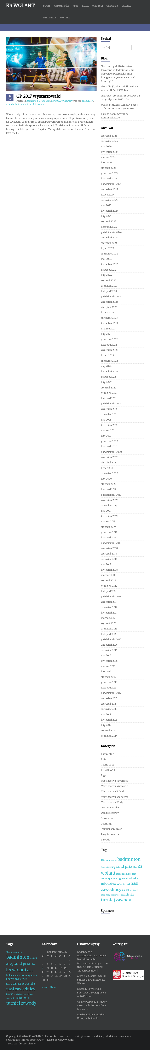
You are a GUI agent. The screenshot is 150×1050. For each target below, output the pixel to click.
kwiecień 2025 (109, 210)
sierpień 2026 (109, 135)
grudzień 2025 (109, 173)
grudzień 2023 (109, 285)
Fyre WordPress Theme (22, 1043)
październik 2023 (111, 296)
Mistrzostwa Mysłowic (114, 786)
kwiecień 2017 (109, 612)
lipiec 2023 (107, 312)
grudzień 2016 (109, 628)
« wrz (45, 987)
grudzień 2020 (109, 441)
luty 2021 (106, 435)
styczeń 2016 (108, 676)
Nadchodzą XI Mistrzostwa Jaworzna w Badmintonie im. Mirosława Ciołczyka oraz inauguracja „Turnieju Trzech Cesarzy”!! (118, 74)
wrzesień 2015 (109, 698)
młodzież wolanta (115, 883)
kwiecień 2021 (109, 425)
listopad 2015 (108, 687)
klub (135, 867)
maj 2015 (106, 714)
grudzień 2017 (109, 585)
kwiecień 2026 (109, 151)
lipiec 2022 (107, 355)
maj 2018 (106, 564)
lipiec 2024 (107, 248)
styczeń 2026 (108, 167)
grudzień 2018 (109, 532)
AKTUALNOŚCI (61, 6)
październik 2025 (111, 183)
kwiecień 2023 (109, 323)
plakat (125, 890)
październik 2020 (111, 451)
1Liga (104, 860)
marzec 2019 (108, 521)
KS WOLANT (20, 5)
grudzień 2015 (109, 682)
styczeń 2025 (108, 221)
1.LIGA (85, 6)
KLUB (75, 6)
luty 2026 (106, 162)
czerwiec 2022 (109, 360)
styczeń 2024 (108, 280)
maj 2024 (106, 258)
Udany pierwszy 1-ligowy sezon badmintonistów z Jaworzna (92, 1005)
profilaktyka (134, 890)
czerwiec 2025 (109, 200)
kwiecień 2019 (109, 516)
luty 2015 (106, 725)
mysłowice (132, 878)
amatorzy (112, 860)
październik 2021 (111, 403)
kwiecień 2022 (109, 371)
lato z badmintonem (126, 874)
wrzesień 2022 (109, 349)
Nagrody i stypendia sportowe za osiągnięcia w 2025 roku (91, 992)
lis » (53, 987)
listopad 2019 (108, 489)
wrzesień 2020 (109, 457)
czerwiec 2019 (109, 505)
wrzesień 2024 (109, 237)
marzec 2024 (108, 269)
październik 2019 (111, 494)
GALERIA (126, 6)
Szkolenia (107, 818)
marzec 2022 (108, 376)
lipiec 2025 (107, 194)
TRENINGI (97, 6)
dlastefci (104, 867)
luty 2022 (106, 382)
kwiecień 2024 (109, 264)
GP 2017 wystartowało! (39, 96)
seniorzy (105, 894)
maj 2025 (106, 205)
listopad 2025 (109, 178)
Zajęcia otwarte (110, 834)
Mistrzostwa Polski (112, 791)
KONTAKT (65, 17)
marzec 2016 (108, 666)
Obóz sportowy (110, 812)
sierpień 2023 (109, 307)
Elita (103, 759)
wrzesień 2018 (109, 548)
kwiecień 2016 (109, 660)
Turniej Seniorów (111, 828)
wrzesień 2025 (109, 189)
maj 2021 (106, 419)
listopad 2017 (108, 591)
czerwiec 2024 (109, 253)
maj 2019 (106, 510)
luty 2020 (106, 478)
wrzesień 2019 (109, 500)
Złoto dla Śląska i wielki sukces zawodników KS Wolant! (91, 979)
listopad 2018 (109, 537)
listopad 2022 (109, 344)
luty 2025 (106, 216)
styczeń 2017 (108, 623)
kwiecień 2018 (109, 569)
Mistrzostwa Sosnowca (114, 796)
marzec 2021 (108, 430)
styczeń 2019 (108, 526)
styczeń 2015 (108, 730)
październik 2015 (111, 692)
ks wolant (23, 104)
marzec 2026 (108, 157)
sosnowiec (115, 895)
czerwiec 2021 (109, 414)
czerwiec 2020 (109, 473)
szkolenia (127, 894)
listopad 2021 (108, 398)
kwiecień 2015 (109, 719)
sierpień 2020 (109, 462)
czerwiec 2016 (109, 650)
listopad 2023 (109, 291)
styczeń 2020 (108, 483)
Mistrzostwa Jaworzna (114, 780)
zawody (40, 104)
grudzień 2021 (109, 392)
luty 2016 (106, 671)
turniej (32, 104)
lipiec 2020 (107, 468)
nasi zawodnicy (20, 989)
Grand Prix (44, 101)
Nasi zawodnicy (110, 807)
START (46, 6)
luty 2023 (106, 334)
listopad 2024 (109, 226)
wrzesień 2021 (109, 408)
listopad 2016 (108, 634)
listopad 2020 (109, 446)
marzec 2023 (108, 328)
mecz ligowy (118, 878)
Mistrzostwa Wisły (112, 802)
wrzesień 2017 (109, 601)
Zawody (68, 101)
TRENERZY (112, 6)
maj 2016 (106, 655)
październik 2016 (111, 639)
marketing (105, 879)
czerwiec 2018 (109, 559)
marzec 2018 (108, 575)
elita (110, 867)
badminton (87, 101)
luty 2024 (106, 275)
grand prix (11, 104)
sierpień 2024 (109, 242)
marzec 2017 (108, 617)
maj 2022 (106, 366)
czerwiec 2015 (109, 709)
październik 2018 (111, 542)
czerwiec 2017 (109, 607)
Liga (103, 775)
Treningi (106, 823)
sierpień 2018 (109, 553)
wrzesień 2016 (109, 644)
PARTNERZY (49, 17)
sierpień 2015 (109, 703)
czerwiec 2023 (109, 317)
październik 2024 (111, 232)
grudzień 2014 (109, 735)
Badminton (32, 101)
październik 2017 (111, 596)
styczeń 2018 (108, 580)
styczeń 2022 (108, 387)
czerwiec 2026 (109, 141)
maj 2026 (106, 146)
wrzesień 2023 (109, 301)
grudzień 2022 (109, 339)
